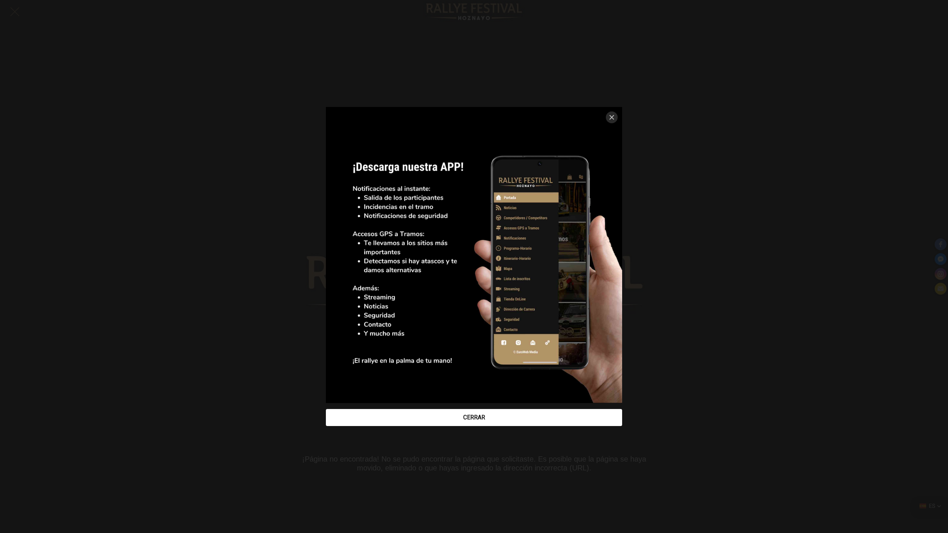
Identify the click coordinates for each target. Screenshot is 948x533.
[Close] (612, 117)
